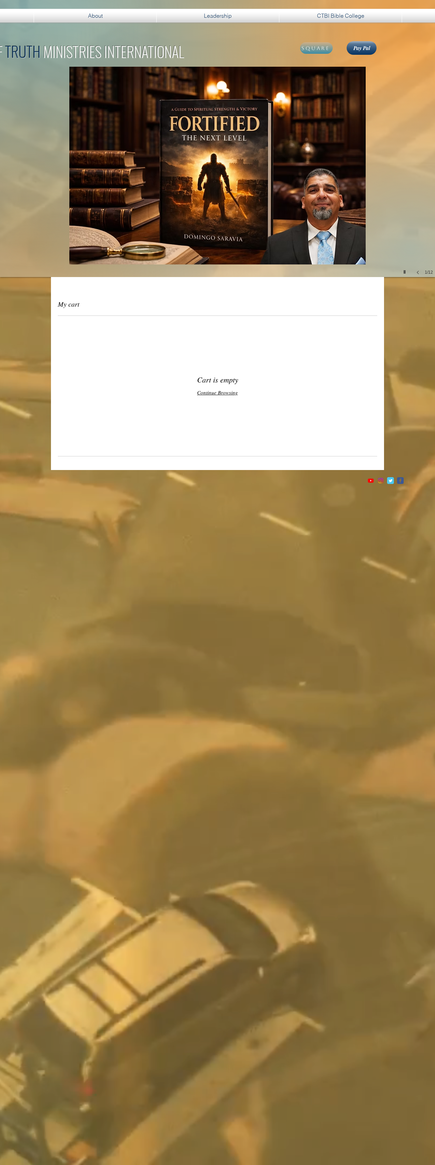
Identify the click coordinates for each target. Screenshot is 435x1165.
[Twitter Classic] (390, 480)
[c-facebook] (400, 480)
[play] (405, 270)
